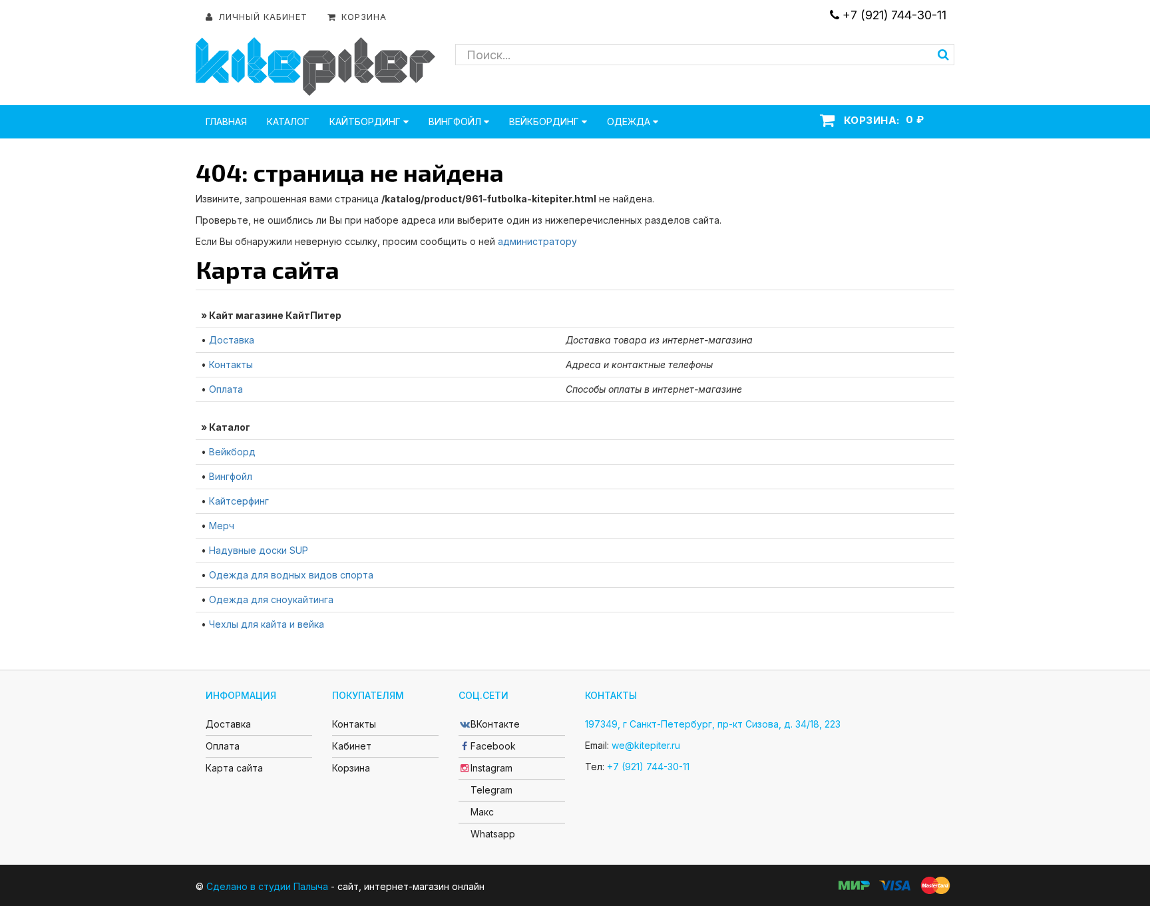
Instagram (491, 768)
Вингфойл (230, 476)
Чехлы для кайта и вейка (266, 624)
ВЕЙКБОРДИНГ (545, 121)
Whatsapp (493, 833)
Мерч (221, 525)
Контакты (231, 364)
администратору (537, 241)
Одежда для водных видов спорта (291, 574)
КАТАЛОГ (288, 121)
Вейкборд (232, 451)
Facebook (493, 746)
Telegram (491, 789)
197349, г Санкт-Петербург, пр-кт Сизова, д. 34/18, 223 (713, 724)
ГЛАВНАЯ (226, 121)
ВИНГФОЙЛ (456, 121)
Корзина (351, 768)
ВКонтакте (495, 724)
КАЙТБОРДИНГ (366, 121)
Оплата (226, 389)
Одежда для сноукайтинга (271, 599)
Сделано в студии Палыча (267, 886)
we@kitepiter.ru (646, 745)
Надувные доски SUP (258, 550)
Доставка (231, 339)
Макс (482, 811)
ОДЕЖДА (630, 121)
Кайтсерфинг (239, 501)
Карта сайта (234, 768)
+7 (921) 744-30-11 (892, 15)
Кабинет (351, 746)
